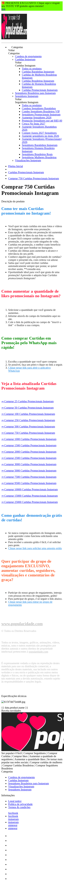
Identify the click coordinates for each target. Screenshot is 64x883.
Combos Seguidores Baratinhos (39, 108)
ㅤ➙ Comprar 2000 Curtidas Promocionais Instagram (28, 451)
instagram (13, 819)
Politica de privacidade (20, 804)
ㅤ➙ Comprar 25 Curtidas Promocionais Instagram (27, 401)
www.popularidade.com (22, 623)
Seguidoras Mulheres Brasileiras (39, 157)
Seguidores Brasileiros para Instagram (35, 93)
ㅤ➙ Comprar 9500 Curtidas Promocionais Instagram (28, 483)
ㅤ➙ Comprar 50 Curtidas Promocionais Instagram (27, 407)
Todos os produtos (32, 68)
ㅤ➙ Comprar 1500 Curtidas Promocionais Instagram (28, 445)
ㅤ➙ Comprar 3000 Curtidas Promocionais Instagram (28, 464)
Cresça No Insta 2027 (33, 123)
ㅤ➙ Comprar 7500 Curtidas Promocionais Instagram (28, 476)
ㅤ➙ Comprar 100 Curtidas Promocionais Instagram (28, 414)
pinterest (12, 825)
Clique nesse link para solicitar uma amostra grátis (35, 548)
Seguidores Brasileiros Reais (37, 154)
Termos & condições (19, 807)
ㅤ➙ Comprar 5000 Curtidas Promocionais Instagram (28, 470)
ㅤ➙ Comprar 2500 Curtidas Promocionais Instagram (28, 458)
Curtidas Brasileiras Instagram (38, 80)
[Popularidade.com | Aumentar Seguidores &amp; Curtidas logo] (14, 38)
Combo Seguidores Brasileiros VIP (41, 111)
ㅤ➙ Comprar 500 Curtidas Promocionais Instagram (28, 426)
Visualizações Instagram (28, 160)
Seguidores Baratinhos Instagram (39, 145)
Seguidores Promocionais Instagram (41, 114)
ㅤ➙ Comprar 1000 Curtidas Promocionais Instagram (28, 439)
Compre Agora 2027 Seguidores (39, 132)
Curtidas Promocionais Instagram (40, 90)
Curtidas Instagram (25, 59)
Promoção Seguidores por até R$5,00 (42, 120)
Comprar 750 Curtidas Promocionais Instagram (33, 178)
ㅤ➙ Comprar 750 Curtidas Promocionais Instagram (28, 432)
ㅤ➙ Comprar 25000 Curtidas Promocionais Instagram (29, 502)
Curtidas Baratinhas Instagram (38, 71)
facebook (13, 813)
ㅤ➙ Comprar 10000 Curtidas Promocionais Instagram (29, 489)
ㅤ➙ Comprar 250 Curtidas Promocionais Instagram (28, 420)
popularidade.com (38, 651)
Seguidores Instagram (26, 96)
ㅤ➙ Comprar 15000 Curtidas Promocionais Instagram (29, 495)
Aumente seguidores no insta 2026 (40, 135)
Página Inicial (15, 166)
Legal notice (15, 801)
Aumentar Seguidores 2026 (36, 117)
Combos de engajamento (28, 56)
